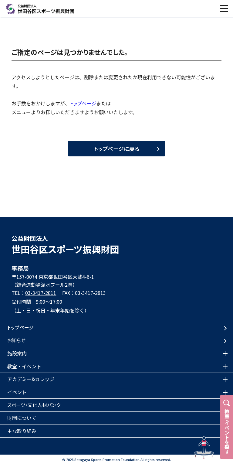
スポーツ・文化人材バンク (33, 404)
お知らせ (16, 340)
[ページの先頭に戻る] (204, 447)
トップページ (83, 103)
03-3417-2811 (40, 292)
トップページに (116, 148)
